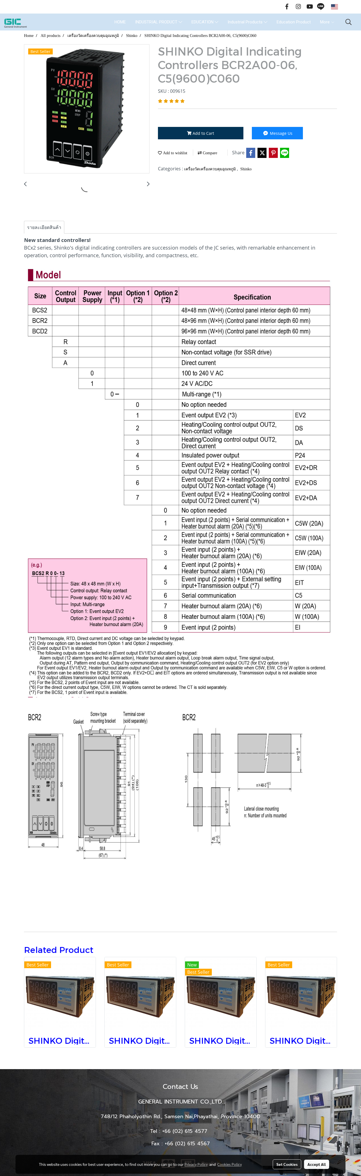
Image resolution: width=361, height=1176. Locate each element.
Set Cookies (287, 1164)
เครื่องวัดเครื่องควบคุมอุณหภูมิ (210, 169)
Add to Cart (202, 133)
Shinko (246, 169)
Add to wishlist (174, 153)
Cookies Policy (229, 1164)
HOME (120, 22)
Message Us (280, 133)
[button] (348, 22)
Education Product (294, 22)
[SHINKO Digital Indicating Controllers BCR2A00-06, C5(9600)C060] (86, 109)
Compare (209, 153)
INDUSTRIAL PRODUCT (157, 22)
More (325, 22)
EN (343, 7)
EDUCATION (203, 22)
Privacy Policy (196, 1164)
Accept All (316, 1164)
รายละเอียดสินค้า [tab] (44, 227)
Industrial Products (246, 22)
